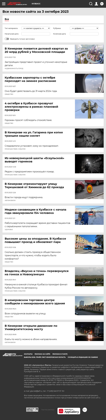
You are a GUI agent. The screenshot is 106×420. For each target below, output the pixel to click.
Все (7, 19)
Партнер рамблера (47, 409)
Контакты (28, 354)
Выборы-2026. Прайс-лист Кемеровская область (45, 357)
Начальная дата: (12, 34)
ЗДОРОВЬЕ (9, 229)
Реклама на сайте (42, 354)
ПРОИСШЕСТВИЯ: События (15, 149)
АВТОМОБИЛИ (10, 200)
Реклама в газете (59, 354)
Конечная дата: (59, 34)
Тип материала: (11, 28)
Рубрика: (57, 28)
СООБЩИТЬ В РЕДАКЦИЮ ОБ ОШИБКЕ (83, 357)
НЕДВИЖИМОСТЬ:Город (14, 68)
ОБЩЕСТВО (9, 94)
